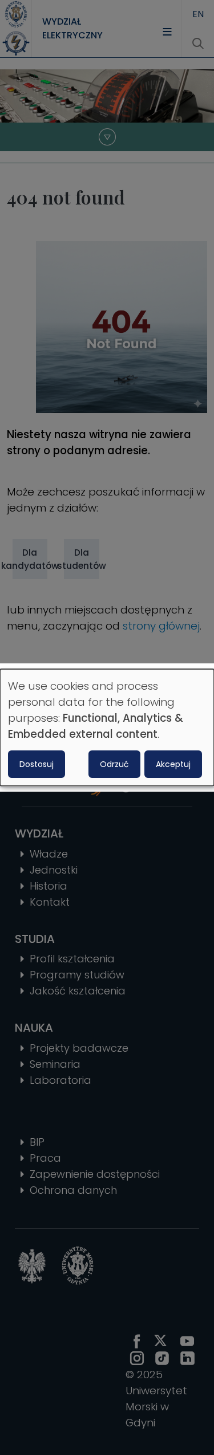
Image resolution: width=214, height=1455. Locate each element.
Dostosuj (36, 764)
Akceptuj (173, 764)
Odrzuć (114, 764)
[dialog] (107, 727)
